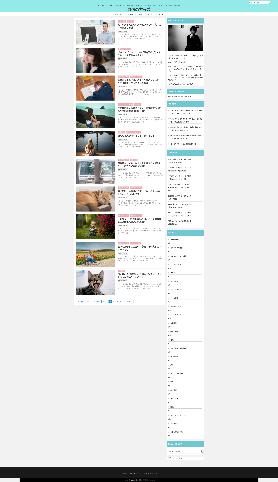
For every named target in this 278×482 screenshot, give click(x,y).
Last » (137, 302)
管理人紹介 (119, 14)
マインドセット (123, 215)
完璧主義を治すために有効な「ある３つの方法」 (179, 197)
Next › (129, 302)
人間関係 (137, 104)
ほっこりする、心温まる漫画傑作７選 (183, 144)
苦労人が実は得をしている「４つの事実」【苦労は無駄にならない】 (179, 187)
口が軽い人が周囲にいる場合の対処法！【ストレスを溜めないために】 (139, 275)
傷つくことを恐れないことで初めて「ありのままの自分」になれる (179, 214)
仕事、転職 (134, 160)
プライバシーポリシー (177, 458)
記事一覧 (149, 14)
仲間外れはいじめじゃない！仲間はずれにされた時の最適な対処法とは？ (139, 109)
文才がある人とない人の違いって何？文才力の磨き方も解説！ (139, 26)
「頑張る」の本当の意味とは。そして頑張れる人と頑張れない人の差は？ (139, 220)
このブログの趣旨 (176, 248)
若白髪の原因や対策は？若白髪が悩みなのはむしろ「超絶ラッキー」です (186, 137)
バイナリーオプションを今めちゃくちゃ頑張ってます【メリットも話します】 (186, 112)
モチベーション (175, 306)
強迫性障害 (174, 357)
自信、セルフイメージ (133, 132)
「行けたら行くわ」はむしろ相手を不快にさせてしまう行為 (179, 177)
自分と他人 (174, 424)
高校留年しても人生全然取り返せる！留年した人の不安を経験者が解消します (139, 164)
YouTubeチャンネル (134, 14)
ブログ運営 (122, 21)
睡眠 (172, 407)
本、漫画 (130, 21)
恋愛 (172, 365)
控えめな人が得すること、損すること (136, 135)
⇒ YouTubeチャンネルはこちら (181, 84)
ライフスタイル (123, 76)
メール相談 (174, 298)
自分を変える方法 (176, 432)
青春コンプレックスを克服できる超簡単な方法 (179, 222)
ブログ (172, 273)
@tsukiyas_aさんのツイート (179, 96)
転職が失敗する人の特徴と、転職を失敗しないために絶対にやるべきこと (186, 128)
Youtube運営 (175, 239)
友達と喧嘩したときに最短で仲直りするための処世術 (179, 160)
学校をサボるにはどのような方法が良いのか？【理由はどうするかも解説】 (138, 81)
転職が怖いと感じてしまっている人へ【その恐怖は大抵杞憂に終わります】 (186, 120)
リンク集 (160, 14)
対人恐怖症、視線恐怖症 (178, 348)
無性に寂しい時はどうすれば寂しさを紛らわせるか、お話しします (139, 192)
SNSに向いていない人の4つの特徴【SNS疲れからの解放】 (180, 205)
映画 (172, 382)
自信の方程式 (139, 9)
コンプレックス (123, 243)
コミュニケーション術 (126, 104)
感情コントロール (124, 49)
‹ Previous (96, 302)
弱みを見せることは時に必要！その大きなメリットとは (139, 248)
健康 (172, 340)
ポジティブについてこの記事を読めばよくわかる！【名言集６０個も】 (139, 53)
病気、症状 (174, 398)
